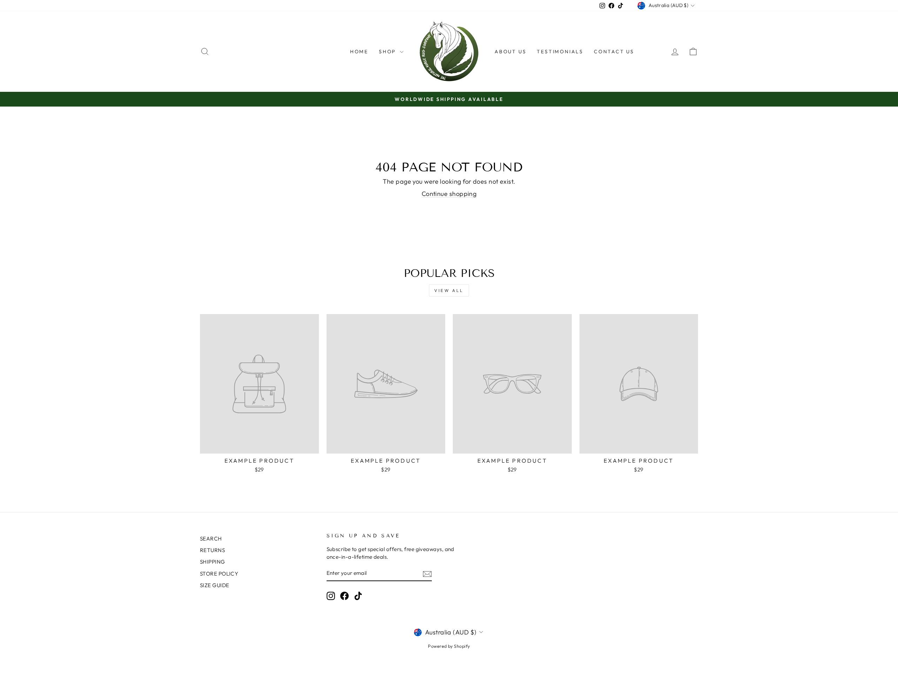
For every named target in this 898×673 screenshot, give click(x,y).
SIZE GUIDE (214, 585)
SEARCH (211, 538)
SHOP (388, 51)
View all (449, 290)
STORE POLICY (219, 573)
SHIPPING (212, 561)
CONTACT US (614, 51)
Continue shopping (449, 194)
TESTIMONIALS (560, 51)
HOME (359, 51)
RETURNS (212, 550)
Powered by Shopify (449, 646)
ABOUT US (510, 51)
